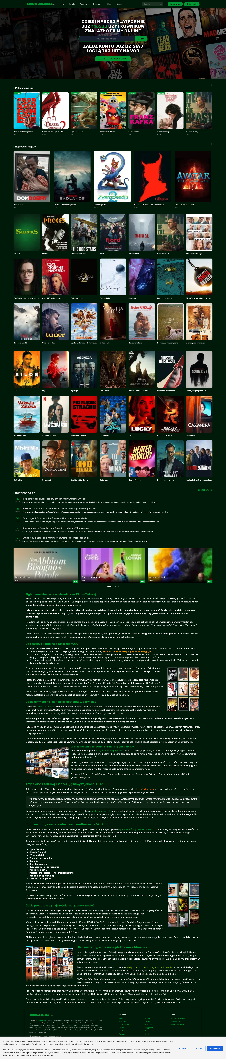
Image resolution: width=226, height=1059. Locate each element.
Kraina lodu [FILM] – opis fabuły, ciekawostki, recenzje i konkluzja (56, 538)
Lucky (131, 435)
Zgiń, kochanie (77, 132)
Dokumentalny (124, 1024)
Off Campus (104, 435)
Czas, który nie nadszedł (52, 298)
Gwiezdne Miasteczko (166, 391)
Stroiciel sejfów (48, 343)
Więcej (119, 4)
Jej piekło (132, 298)
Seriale (72, 4)
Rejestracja (191, 4)
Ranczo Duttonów (164, 435)
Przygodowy (149, 1028)
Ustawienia (184, 1048)
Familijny (122, 1031)
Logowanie (175, 4)
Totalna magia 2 (78, 298)
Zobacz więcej (205, 490)
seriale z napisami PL (101, 811)
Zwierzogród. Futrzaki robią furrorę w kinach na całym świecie (54, 518)
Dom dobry (18, 205)
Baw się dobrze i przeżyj (23, 132)
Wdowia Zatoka (20, 435)
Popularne (84, 4)
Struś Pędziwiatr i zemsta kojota (199, 298)
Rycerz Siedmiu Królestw (139, 391)
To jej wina (104, 480)
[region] (113, 1048)
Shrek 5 (17, 254)
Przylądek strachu (78, 435)
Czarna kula (105, 298)
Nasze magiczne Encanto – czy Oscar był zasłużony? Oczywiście (55, 528)
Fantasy (122, 1034)
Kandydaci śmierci (164, 298)
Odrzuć (199, 1048)
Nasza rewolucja (135, 343)
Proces (45, 254)
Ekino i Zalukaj (44, 706)
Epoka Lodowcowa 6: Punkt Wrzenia (86, 343)
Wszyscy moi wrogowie (195, 343)
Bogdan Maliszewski (178, 1018)
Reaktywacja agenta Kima (197, 391)
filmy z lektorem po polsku (109, 750)
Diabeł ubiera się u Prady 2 (53, 132)
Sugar (44, 391)
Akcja (121, 1018)
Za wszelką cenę (49, 435)
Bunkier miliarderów (79, 480)
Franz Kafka (133, 132)
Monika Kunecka (176, 1021)
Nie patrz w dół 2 (20, 343)
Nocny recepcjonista (165, 480)
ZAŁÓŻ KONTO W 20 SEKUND (113, 59)
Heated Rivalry (135, 480)
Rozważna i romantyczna (167, 343)
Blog (109, 4)
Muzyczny (148, 1024)
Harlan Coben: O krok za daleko (199, 480)
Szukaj (141, 39)
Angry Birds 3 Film (107, 132)
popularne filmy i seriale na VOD (136, 829)
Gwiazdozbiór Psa (78, 254)
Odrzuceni (46, 480)
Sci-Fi (147, 1034)
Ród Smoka (104, 391)
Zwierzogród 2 (100, 205)
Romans (148, 1031)
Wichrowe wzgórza (165, 132)
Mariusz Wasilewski (177, 1024)
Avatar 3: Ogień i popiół (184, 205)
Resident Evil (134, 254)
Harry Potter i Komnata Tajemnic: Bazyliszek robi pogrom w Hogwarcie (59, 508)
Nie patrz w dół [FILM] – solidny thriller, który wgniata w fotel (54, 499)
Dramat (121, 1028)
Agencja (74, 391)
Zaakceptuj (215, 1048)
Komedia (148, 1018)
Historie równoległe (194, 254)
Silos (16, 391)
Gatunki (96, 4)
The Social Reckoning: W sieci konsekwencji (31, 298)
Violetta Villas (105, 343)
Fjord (102, 254)
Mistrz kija (18, 480)
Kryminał (148, 1021)
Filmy (61, 4)
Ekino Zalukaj (42, 1020)
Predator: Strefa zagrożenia (66, 205)
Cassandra (190, 435)
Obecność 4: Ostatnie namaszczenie (149, 205)
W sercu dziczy (192, 132)
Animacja (122, 1021)
